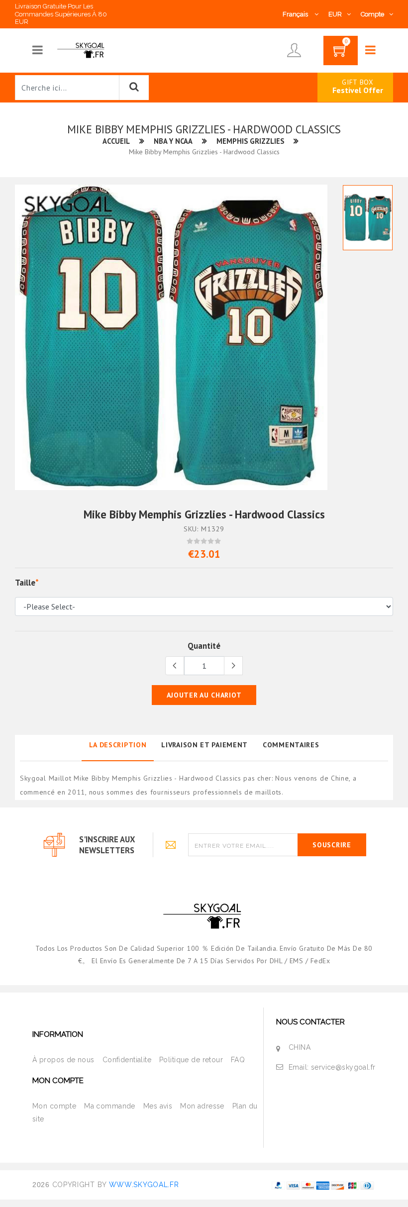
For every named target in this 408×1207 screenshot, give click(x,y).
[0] (340, 53)
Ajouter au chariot (204, 695)
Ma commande (109, 1106)
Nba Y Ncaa (173, 141)
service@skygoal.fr (343, 1067)
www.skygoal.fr (144, 1185)
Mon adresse (202, 1106)
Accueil (116, 141)
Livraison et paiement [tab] (204, 744)
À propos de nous (63, 1060)
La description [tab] (118, 744)
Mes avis (157, 1106)
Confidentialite (126, 1060)
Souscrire (331, 844)
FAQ (238, 1060)
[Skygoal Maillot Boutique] (81, 49)
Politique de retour (191, 1060)
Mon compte (54, 1106)
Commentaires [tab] (291, 744)
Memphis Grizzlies (250, 141)
